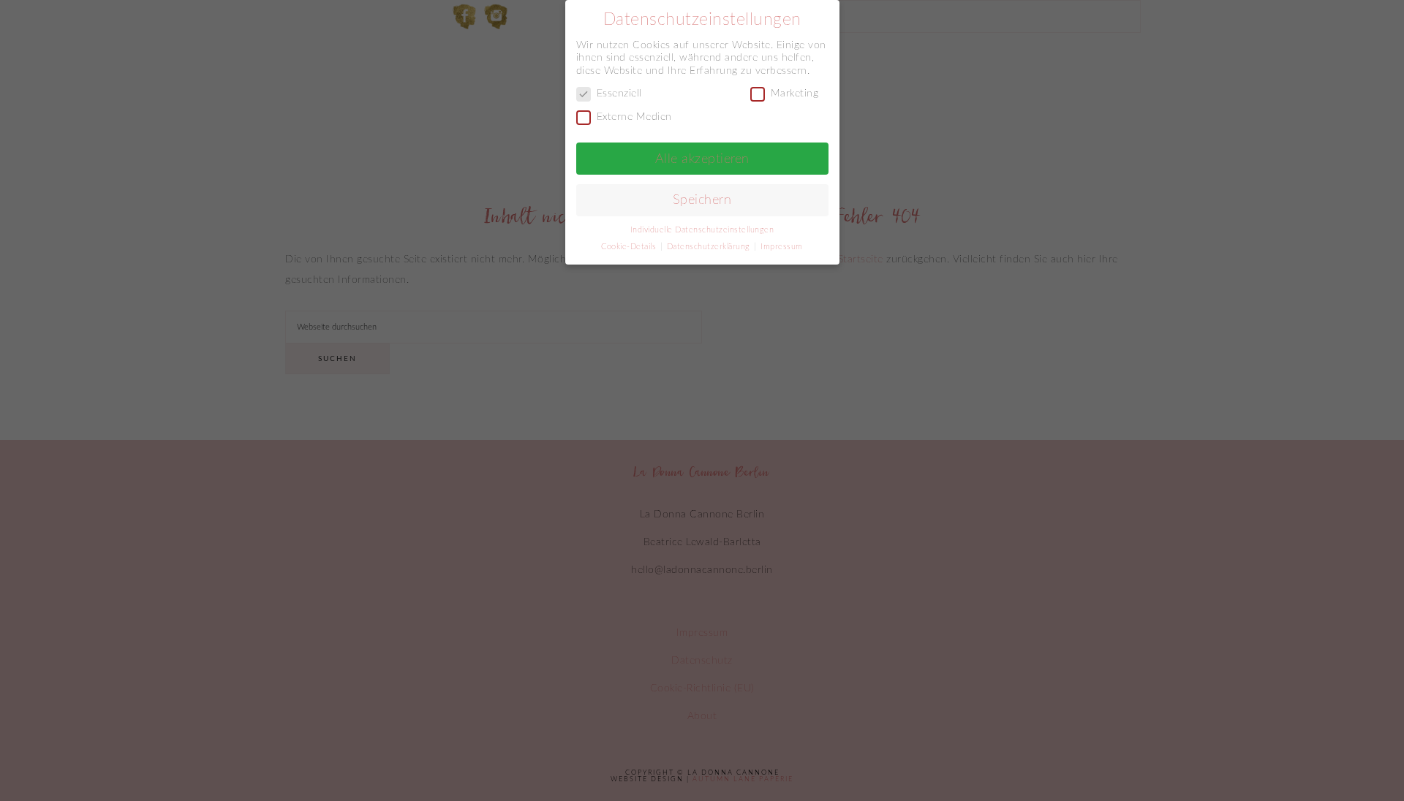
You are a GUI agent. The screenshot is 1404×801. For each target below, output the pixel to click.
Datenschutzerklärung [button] (710, 247)
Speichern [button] (702, 200)
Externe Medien (634, 117)
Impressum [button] (781, 247)
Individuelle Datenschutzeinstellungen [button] (702, 230)
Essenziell (619, 93)
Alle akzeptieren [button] (702, 159)
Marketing (795, 93)
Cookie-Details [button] (630, 247)
